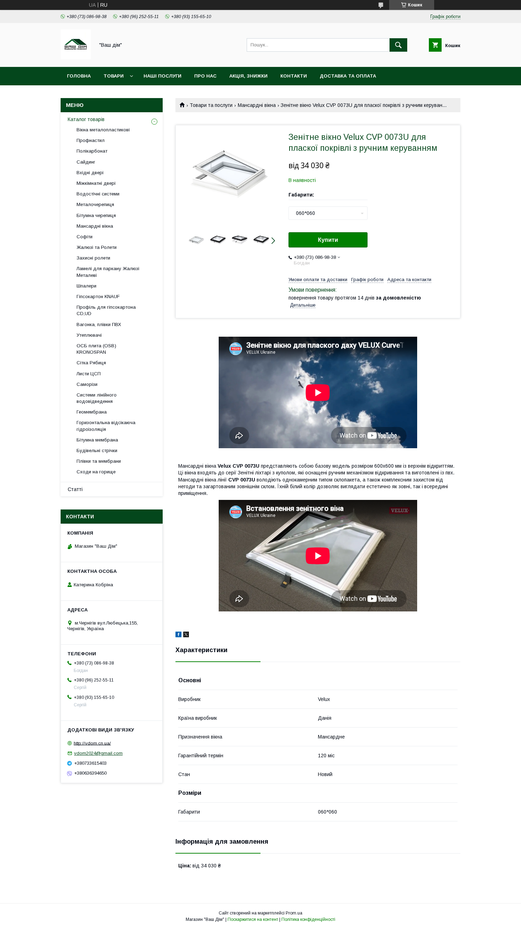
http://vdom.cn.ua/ (92, 743)
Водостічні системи (98, 193)
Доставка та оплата (348, 76)
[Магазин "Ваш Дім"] (76, 58)
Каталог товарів (86, 119)
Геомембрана (92, 412)
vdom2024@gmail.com (98, 753)
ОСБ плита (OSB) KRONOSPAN (96, 349)
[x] (186, 635)
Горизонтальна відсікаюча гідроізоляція (106, 426)
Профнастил (91, 140)
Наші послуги (162, 76)
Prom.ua (294, 913)
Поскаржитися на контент (253, 919)
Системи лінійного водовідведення (97, 398)
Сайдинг (86, 162)
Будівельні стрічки (97, 450)
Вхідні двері (90, 172)
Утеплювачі (89, 335)
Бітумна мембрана (97, 440)
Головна (79, 76)
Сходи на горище (96, 471)
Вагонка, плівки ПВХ (99, 324)
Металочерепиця (95, 204)
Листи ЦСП (89, 373)
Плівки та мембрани (99, 461)
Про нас (205, 76)
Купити (328, 240)
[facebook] (178, 635)
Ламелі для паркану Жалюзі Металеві (108, 272)
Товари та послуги (211, 105)
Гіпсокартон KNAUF (98, 296)
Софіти (85, 236)
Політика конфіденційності (308, 919)
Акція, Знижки (248, 76)
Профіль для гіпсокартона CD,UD (106, 310)
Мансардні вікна (257, 105)
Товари (113, 76)
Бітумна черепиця (96, 215)
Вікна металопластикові (103, 129)
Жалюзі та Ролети (97, 247)
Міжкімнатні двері (96, 183)
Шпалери (86, 286)
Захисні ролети (93, 258)
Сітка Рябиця (91, 362)
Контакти (293, 76)
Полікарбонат (92, 151)
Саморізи (87, 384)
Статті (75, 489)
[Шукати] (398, 45)
